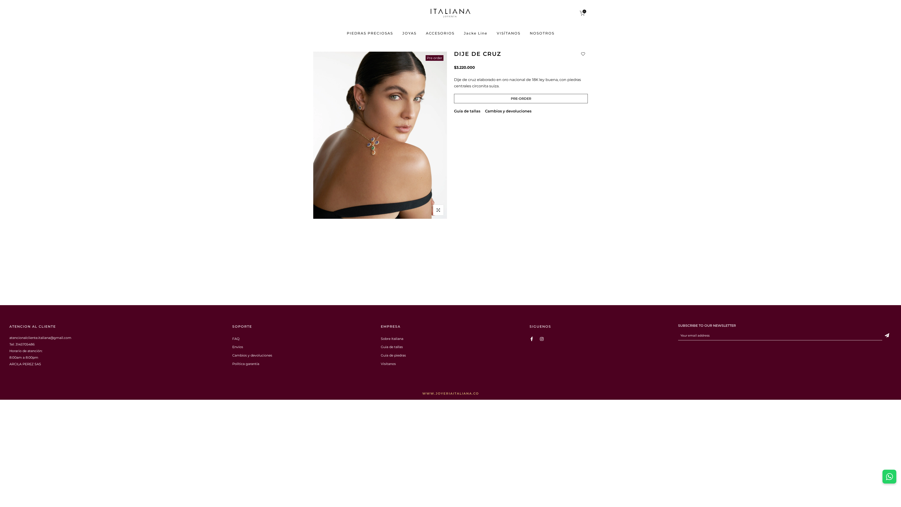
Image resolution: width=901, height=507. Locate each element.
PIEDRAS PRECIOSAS (370, 33)
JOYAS (409, 33)
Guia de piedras (393, 355)
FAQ (236, 339)
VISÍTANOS (508, 33)
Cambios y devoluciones (508, 111)
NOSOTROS (542, 33)
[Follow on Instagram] (542, 339)
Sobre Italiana (392, 339)
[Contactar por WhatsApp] (889, 477)
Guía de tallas (467, 111)
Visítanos (388, 364)
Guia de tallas (392, 347)
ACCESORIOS (440, 33)
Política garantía (245, 364)
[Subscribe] (887, 335)
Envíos (237, 347)
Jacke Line (475, 33)
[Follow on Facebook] (532, 339)
